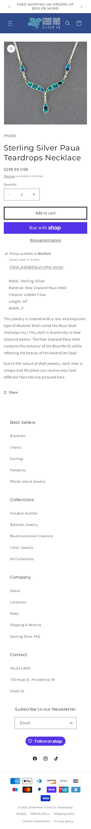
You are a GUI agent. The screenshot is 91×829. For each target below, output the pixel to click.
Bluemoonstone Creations (31, 536)
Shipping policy (64, 813)
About (15, 590)
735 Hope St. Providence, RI (32, 679)
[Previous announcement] (9, 6)
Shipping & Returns (25, 625)
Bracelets (17, 435)
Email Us (17, 691)
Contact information (36, 821)
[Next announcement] (81, 6)
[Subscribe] (70, 723)
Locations (18, 602)
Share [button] (13, 392)
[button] (10, 23)
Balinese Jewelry (24, 524)
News (14, 613)
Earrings (17, 458)
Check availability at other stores (36, 267)
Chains (15, 447)
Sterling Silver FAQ (25, 636)
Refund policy (40, 813)
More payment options (45, 240)
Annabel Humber (24, 513)
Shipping (9, 176)
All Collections (22, 559)
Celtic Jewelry (21, 547)
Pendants (18, 470)
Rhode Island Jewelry (28, 481)
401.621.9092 (20, 668)
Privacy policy (64, 821)
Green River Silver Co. (43, 807)
